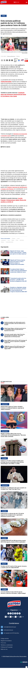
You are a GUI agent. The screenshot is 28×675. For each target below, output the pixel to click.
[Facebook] (7, 60)
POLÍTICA (22, 240)
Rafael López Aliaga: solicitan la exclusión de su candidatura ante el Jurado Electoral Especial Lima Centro (15, 329)
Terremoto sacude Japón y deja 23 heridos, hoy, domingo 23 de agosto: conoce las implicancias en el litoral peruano (14, 335)
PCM (17, 240)
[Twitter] (4, 60)
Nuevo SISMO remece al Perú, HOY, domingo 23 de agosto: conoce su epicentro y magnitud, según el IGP (15, 341)
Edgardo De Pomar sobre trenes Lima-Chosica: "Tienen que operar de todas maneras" (18, 252)
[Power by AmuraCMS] (23, 662)
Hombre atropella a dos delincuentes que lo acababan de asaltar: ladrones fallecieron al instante (14, 323)
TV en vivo (3, 643)
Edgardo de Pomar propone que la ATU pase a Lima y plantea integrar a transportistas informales (17, 262)
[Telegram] (12, 60)
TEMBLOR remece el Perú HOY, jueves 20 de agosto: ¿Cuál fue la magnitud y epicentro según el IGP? (14, 347)
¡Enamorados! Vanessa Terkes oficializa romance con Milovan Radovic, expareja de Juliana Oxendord (12, 408)
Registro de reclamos (6, 640)
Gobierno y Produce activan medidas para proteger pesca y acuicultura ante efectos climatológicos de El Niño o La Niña (12, 462)
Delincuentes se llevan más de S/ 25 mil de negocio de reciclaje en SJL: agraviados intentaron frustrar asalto (12, 515)
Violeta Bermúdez (9, 242)
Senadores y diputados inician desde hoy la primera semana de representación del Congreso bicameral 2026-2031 (18, 289)
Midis (13, 240)
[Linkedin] (9, 60)
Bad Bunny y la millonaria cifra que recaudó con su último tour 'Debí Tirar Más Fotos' (13, 488)
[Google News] (17, 613)
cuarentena (3, 240)
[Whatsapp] (2, 60)
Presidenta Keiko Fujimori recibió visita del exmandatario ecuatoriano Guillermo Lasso (18, 271)
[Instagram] (15, 613)
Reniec (2, 242)
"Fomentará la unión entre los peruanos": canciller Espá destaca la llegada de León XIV (18, 280)
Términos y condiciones (7, 645)
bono (18, 238)
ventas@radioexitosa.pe (10, 627)
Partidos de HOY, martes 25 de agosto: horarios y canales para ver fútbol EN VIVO (14, 567)
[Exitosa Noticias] (3, 2)
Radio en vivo (4, 649)
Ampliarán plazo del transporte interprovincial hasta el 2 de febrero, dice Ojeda (13, 94)
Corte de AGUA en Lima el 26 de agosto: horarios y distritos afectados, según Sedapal (13, 592)
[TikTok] (20, 613)
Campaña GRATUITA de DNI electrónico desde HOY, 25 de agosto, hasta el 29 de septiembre (13, 541)
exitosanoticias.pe (8, 630)
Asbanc (13, 238)
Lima (9, 240)
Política (3, 15)
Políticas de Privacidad (6, 647)
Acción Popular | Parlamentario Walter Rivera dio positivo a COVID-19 (13, 200)
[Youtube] (13, 613)
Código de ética (5, 638)
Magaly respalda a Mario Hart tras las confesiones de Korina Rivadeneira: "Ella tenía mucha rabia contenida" (13, 435)
